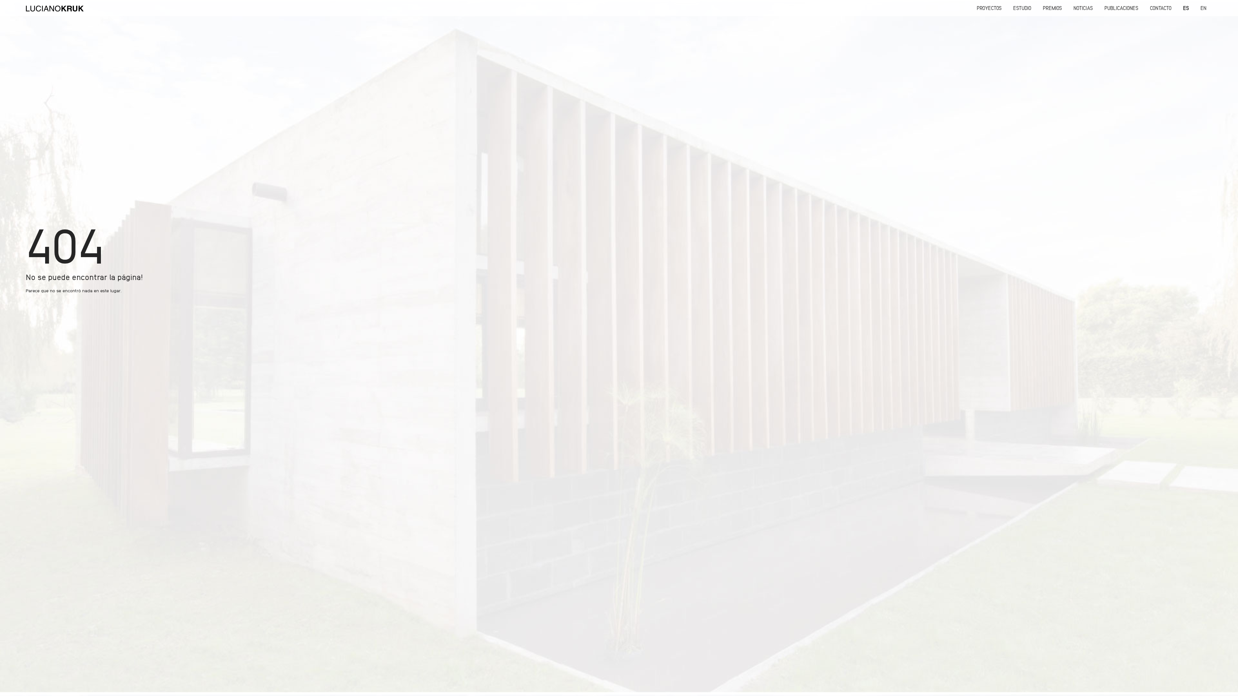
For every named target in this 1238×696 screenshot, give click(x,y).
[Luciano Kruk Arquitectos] (55, 8)
